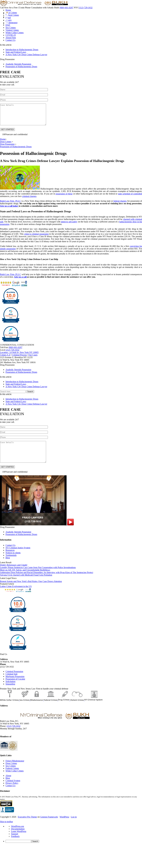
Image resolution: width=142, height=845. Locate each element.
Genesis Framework (49, 817)
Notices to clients (13, 553)
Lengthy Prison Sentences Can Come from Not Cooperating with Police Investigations (38, 567)
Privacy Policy (12, 783)
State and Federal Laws (16, 52)
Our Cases (32, 355)
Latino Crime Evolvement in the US (16, 586)
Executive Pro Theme (27, 817)
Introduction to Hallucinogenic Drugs (22, 49)
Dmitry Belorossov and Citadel (13, 565)
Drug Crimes (11, 763)
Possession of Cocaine (15, 679)
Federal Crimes (12, 768)
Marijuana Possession (15, 676)
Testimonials (11, 555)
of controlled (130, 194)
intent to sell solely (69, 221)
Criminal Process (19, 355)
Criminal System (13, 780)
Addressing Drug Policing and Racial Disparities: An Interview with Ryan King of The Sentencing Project (46, 572)
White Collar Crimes (15, 771)
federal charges (120, 201)
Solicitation (10, 681)
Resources (10, 550)
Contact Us (10, 545)
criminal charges (29, 196)
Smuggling (10, 684)
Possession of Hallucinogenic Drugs (21, 66)
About (8, 775)
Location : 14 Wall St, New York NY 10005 (19, 352)
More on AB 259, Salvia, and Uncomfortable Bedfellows (25, 570)
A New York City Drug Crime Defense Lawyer (26, 54)
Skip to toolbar (6, 821)
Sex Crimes (11, 766)
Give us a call (20, 277)
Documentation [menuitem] (18, 829)
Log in (74, 817)
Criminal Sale (11, 674)
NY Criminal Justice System (18, 548)
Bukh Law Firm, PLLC (10, 201)
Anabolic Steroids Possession (18, 64)
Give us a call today (9, 206)
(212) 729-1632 (85, 7)
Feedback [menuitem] (15, 836)
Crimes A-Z (5, 355)
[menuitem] (74, 841)
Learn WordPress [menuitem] (18, 831)
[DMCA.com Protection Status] (6, 806)
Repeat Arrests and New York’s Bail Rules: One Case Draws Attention (31, 581)
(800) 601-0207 (66, 7)
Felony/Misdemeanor (15, 761)
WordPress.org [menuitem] (17, 826)
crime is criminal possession (36, 234)
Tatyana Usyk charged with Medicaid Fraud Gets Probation (26, 575)
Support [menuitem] (14, 834)
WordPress (64, 817)
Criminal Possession (14, 671)
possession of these (64, 194)
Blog (8, 558)
